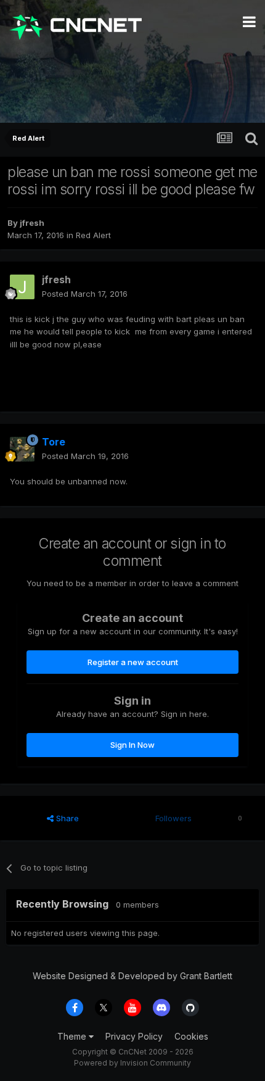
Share (66, 818)
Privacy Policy (134, 1036)
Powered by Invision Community (132, 1062)
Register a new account (133, 662)
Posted (85, 294)
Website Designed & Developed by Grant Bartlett (132, 976)
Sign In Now (132, 745)
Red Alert (93, 235)
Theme (73, 1036)
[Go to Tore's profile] (22, 449)
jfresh (32, 223)
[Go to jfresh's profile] (22, 287)
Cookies (191, 1036)
